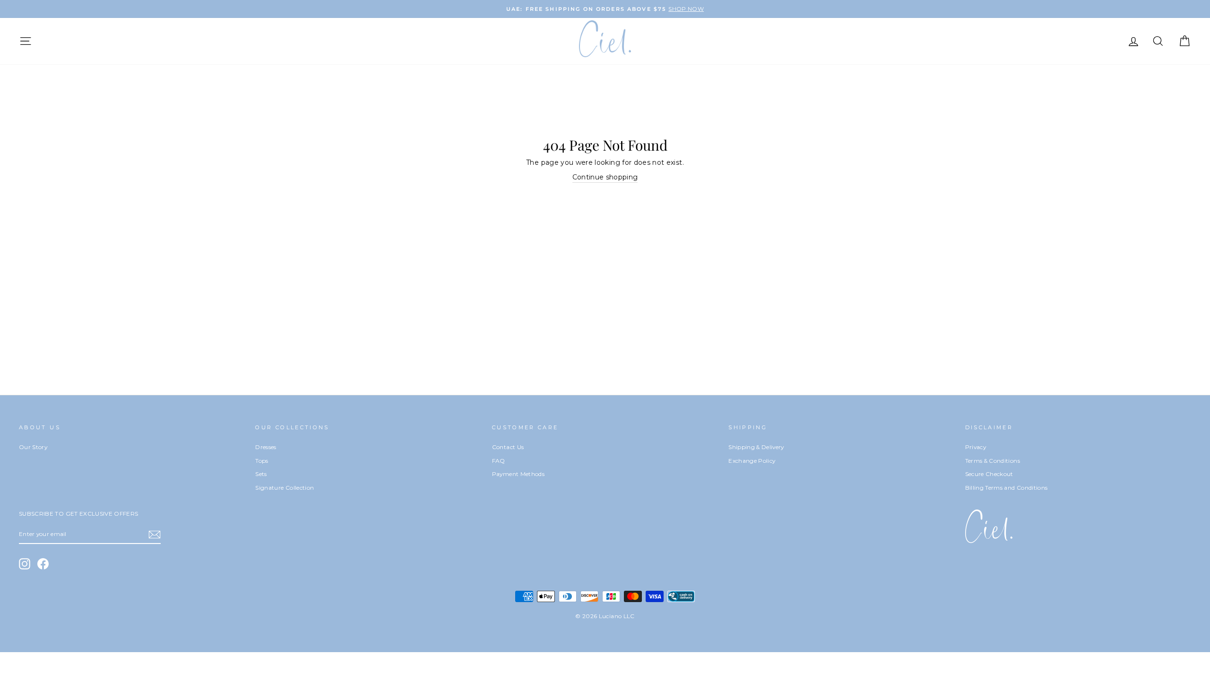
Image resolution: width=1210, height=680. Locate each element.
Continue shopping (605, 177)
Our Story (33, 446)
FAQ (498, 460)
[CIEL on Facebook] (43, 564)
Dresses (265, 446)
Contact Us (508, 446)
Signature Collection (284, 487)
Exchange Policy (751, 460)
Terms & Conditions (992, 460)
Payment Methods (518, 473)
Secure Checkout (989, 473)
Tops (261, 460)
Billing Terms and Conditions (1006, 487)
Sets (261, 473)
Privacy (975, 446)
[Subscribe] (154, 534)
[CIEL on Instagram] (24, 564)
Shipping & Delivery (756, 446)
